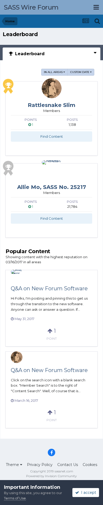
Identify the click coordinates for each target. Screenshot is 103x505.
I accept (87, 492)
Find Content (51, 136)
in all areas (53, 72)
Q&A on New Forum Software (49, 288)
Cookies (90, 464)
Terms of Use (15, 498)
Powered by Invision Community (51, 476)
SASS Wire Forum (31, 7)
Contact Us (67, 464)
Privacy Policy (40, 464)
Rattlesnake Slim (51, 105)
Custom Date (80, 72)
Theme (13, 464)
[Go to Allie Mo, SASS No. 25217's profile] (52, 170)
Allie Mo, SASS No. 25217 (51, 187)
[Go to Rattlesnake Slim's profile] (52, 88)
